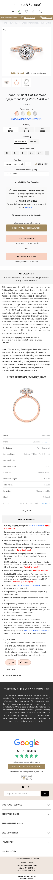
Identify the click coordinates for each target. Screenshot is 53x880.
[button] (29, 125)
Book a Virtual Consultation (26, 228)
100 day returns (29, 17)
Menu (13, 10)
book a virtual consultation (29, 585)
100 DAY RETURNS (13, 675)
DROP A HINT (11, 670)
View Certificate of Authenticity (28, 215)
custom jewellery (36, 525)
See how (6, 342)
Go (45, 793)
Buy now (26, 510)
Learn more (29, 207)
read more (45, 442)
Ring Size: (17, 160)
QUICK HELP (10, 639)
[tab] (6, 82)
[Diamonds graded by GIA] (26, 778)
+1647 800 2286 (29, 871)
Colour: (26, 109)
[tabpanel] (26, 51)
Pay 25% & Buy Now (26, 238)
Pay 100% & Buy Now (26, 256)
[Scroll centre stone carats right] (47, 153)
